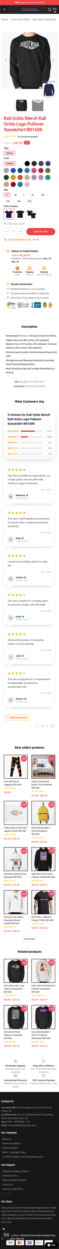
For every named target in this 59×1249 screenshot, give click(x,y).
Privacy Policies (9, 1148)
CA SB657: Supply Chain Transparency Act (22, 1156)
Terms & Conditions (11, 1143)
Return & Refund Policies (14, 1180)
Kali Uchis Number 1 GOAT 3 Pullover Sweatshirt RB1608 (41, 1035)
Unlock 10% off (6, 1235)
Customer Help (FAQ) (12, 1189)
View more (29, 939)
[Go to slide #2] (37, 105)
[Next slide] (53, 60)
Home (4, 19)
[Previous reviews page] (37, 726)
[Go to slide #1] (21, 105)
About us (6, 1139)
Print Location (11, 206)
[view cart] (54, 9)
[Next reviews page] (52, 726)
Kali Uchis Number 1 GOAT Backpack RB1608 (41, 831)
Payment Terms (9, 1175)
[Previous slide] (6, 60)
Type (6, 148)
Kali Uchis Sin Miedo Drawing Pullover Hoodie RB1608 (13, 920)
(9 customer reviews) (28, 136)
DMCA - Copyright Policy (14, 1152)
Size (6, 189)
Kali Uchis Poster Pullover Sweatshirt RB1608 (13, 1035)
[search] (49, 9)
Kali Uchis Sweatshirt (44, 19)
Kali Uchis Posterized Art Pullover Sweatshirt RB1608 (43, 988)
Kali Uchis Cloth (20, 19)
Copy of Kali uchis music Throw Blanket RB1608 (41, 784)
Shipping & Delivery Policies (15, 1171)
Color (6, 158)
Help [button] (53, 1245)
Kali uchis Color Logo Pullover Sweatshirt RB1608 (14, 988)
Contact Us (7, 1184)
